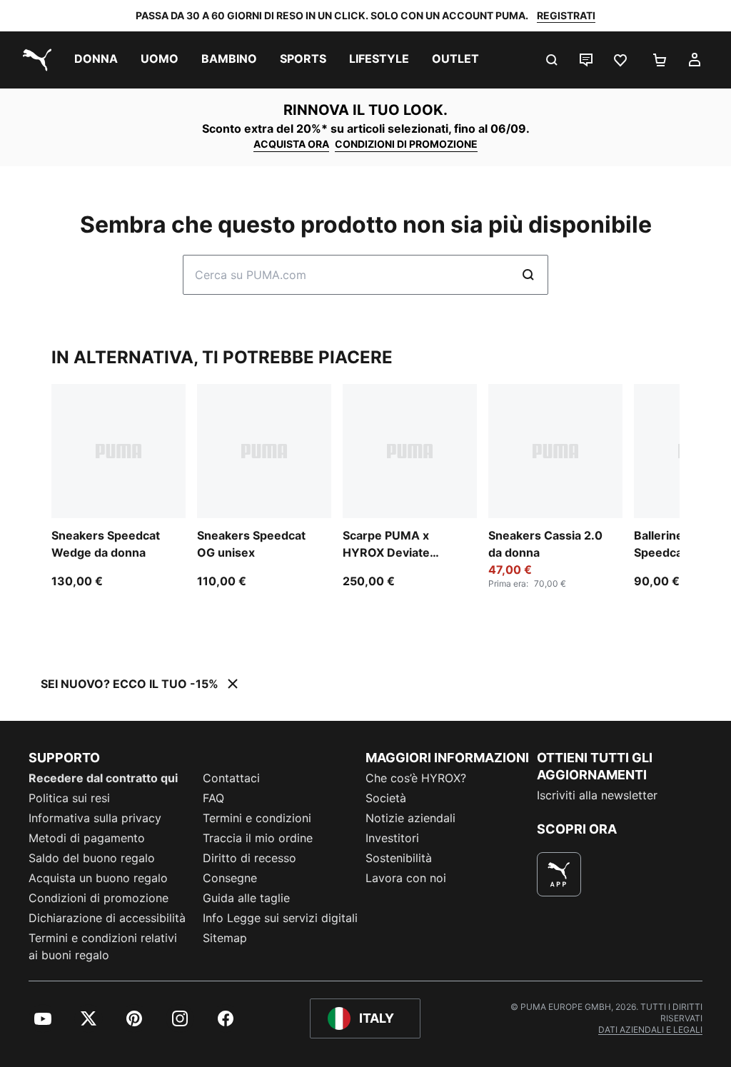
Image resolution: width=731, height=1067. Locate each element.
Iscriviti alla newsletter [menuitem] (597, 795)
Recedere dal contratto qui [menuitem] (103, 778)
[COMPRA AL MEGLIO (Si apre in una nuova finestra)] (559, 874)
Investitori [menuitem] (392, 838)
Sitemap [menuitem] (225, 938)
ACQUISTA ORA (291, 144)
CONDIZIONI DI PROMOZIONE (406, 144)
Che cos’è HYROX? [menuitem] (416, 778)
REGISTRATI (566, 15)
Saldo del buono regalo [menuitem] (92, 858)
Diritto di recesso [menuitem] (249, 858)
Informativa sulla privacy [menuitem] (95, 818)
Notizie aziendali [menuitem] (410, 818)
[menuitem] (96, 60)
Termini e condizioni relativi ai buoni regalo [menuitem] (103, 946)
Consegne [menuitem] (230, 878)
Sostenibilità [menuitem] (399, 858)
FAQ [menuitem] (213, 798)
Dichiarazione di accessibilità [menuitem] (107, 918)
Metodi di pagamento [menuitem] (87, 838)
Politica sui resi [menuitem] (69, 798)
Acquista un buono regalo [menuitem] (98, 878)
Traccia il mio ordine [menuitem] (258, 838)
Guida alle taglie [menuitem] (246, 898)
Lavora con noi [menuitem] (406, 878)
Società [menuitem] (386, 798)
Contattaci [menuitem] (231, 778)
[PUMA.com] (34, 60)
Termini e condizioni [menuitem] (257, 818)
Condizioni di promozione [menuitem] (98, 898)
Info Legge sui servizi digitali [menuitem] (280, 918)
